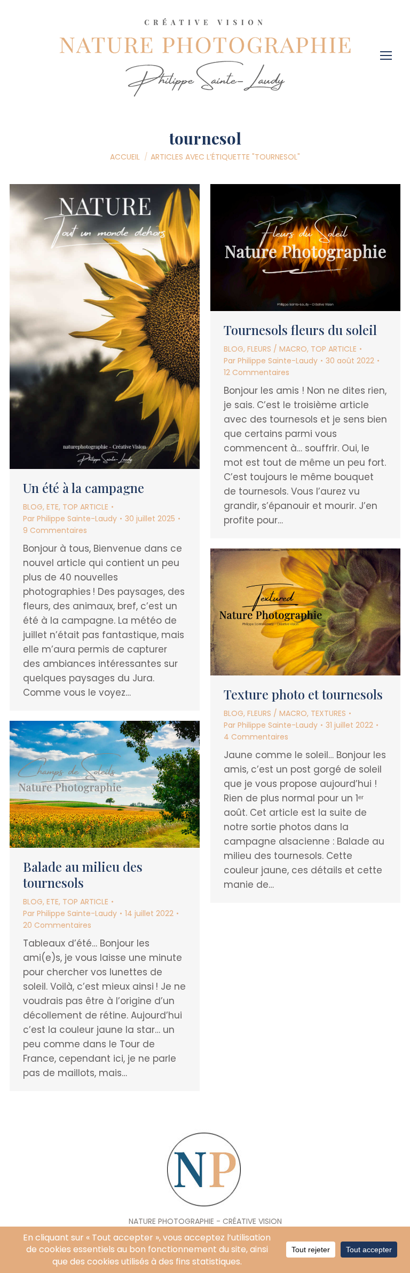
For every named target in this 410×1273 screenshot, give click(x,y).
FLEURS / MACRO (277, 349)
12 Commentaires (256, 372)
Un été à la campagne (83, 487)
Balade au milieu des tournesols (83, 874)
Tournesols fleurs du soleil (300, 329)
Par (70, 518)
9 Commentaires (55, 530)
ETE (52, 507)
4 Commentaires (256, 736)
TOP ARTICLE (85, 507)
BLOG (33, 507)
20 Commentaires (57, 925)
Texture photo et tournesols (303, 694)
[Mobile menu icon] (388, 52)
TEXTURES (328, 713)
